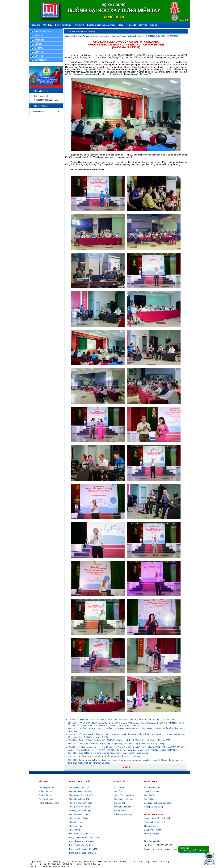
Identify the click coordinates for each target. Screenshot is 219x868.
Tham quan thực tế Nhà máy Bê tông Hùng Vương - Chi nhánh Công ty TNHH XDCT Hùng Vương (116, 744)
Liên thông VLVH (151, 791)
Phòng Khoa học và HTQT (80, 791)
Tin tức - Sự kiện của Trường (81, 32)
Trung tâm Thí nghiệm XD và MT (83, 849)
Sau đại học (149, 799)
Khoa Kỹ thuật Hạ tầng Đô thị (81, 834)
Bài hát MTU (120, 810)
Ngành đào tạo (45, 791)
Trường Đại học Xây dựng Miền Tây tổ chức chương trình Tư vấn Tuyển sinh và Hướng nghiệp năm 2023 (119, 740)
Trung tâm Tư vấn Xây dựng (81, 845)
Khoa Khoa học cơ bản (79, 814)
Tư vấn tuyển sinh (152, 841)
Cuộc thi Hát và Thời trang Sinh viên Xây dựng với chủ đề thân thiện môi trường (108, 753)
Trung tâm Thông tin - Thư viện (82, 853)
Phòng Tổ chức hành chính (81, 803)
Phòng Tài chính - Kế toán (80, 807)
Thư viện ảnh (119, 803)
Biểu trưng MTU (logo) (123, 814)
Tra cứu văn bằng (46, 799)
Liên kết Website (41, 106)
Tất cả (127, 767)
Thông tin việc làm (122, 807)
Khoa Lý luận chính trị (78, 818)
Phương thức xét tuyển (155, 822)
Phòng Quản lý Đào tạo (79, 787)
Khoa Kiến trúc (75, 826)
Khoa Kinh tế (74, 830)
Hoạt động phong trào (124, 795)
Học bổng (118, 791)
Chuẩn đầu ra (45, 795)
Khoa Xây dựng (76, 822)
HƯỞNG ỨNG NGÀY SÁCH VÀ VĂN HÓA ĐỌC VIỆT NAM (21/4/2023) (104, 756)
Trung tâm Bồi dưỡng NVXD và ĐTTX (85, 837)
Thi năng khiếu (151, 826)
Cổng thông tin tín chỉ (123, 799)
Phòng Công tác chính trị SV (81, 795)
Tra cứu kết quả (151, 833)
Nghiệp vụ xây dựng (153, 807)
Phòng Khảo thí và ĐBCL (80, 799)
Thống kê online (41, 91)
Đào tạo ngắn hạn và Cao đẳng (157, 803)
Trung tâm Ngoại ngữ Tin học (81, 841)
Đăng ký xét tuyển (152, 830)
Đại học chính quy (152, 787)
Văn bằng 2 (149, 795)
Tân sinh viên (120, 787)
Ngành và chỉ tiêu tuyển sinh (157, 818)
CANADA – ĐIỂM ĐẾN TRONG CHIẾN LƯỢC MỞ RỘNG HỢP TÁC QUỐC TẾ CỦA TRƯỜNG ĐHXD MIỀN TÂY (122, 719)
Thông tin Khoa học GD (49, 803)
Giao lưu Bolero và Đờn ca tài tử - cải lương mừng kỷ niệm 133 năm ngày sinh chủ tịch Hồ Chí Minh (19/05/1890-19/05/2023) (121, 36)
